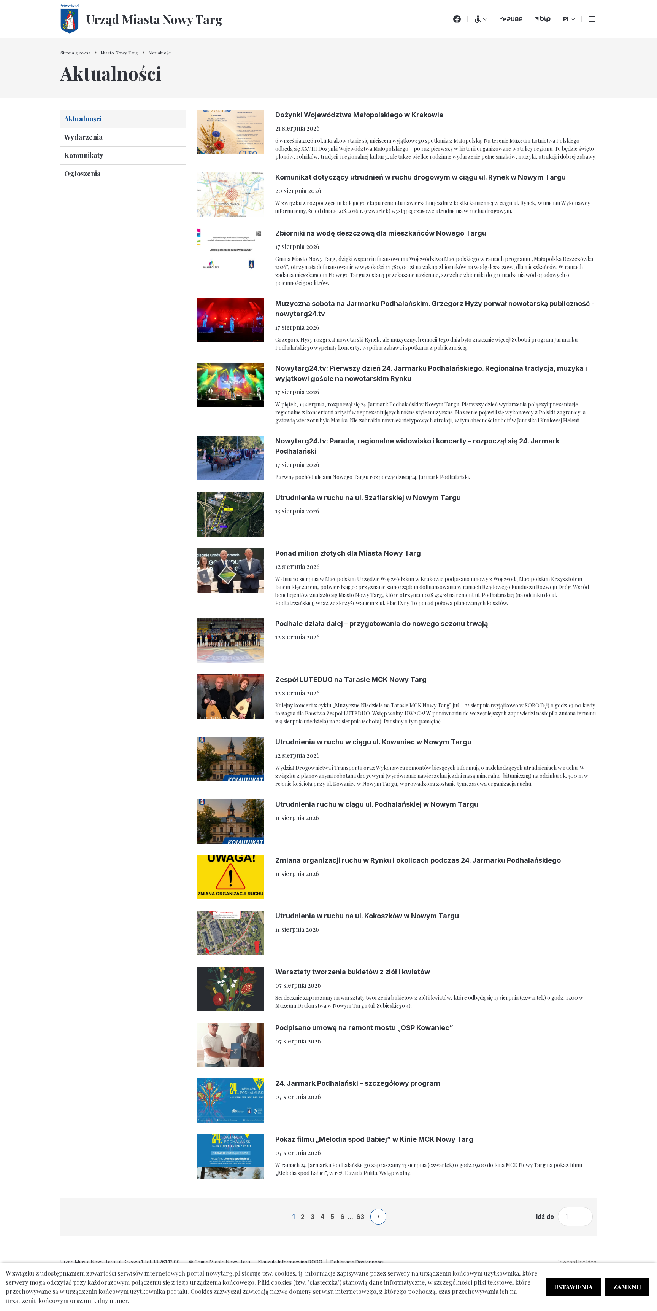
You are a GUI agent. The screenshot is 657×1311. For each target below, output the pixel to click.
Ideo (591, 1262)
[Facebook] (457, 19)
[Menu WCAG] (480, 19)
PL (566, 19)
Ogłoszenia (82, 173)
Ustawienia (573, 1287)
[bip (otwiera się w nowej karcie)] (542, 19)
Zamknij (627, 1287)
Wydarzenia (83, 137)
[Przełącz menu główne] (592, 19)
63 (360, 1216)
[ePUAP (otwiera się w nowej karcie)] (511, 19)
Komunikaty (83, 155)
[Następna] (378, 1217)
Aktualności (83, 118)
